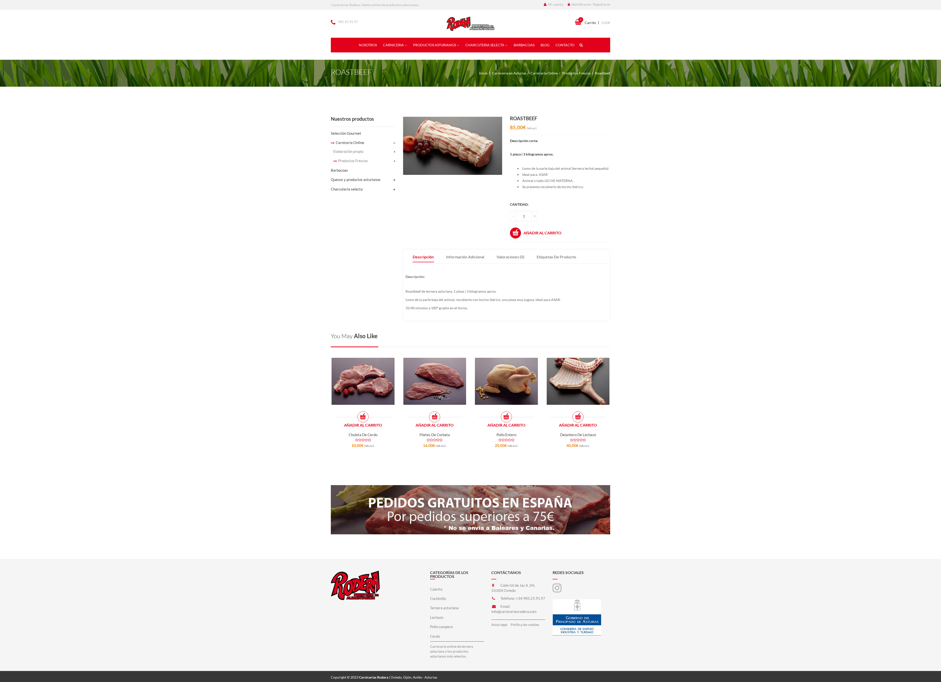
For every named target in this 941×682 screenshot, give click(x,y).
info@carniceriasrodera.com (513, 611)
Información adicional (465, 256)
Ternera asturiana (444, 608)
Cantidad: (519, 204)
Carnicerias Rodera (373, 677)
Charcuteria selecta (484, 45)
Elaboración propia (348, 151)
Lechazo (436, 617)
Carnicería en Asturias (509, 73)
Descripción (423, 256)
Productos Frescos (576, 73)
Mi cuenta (555, 4)
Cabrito (436, 589)
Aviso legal (499, 624)
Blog (545, 45)
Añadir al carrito (542, 232)
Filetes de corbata (435, 434)
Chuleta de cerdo (363, 434)
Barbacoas (524, 45)
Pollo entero (506, 434)
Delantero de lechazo (578, 434)
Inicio (483, 73)
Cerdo (435, 636)
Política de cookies (525, 624)
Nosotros (368, 45)
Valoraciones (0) (510, 256)
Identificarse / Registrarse (590, 4)
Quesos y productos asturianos (356, 179)
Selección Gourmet (346, 133)
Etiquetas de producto (556, 256)
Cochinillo (438, 598)
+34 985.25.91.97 (530, 598)
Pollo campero (441, 626)
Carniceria (393, 45)
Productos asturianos (434, 45)
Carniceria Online (544, 73)
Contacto (565, 45)
